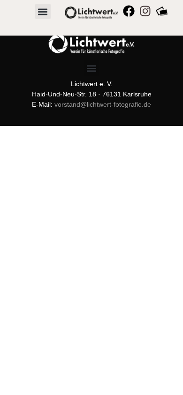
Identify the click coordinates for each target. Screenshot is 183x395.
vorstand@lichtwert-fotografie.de (102, 104)
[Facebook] (129, 11)
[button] (43, 11)
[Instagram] (145, 11)
